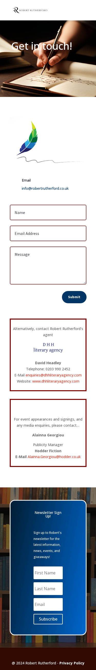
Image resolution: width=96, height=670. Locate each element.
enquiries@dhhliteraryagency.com (54, 375)
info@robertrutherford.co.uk (45, 188)
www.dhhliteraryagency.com (55, 381)
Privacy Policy (71, 663)
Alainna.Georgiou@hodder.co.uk (54, 456)
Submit (74, 297)
